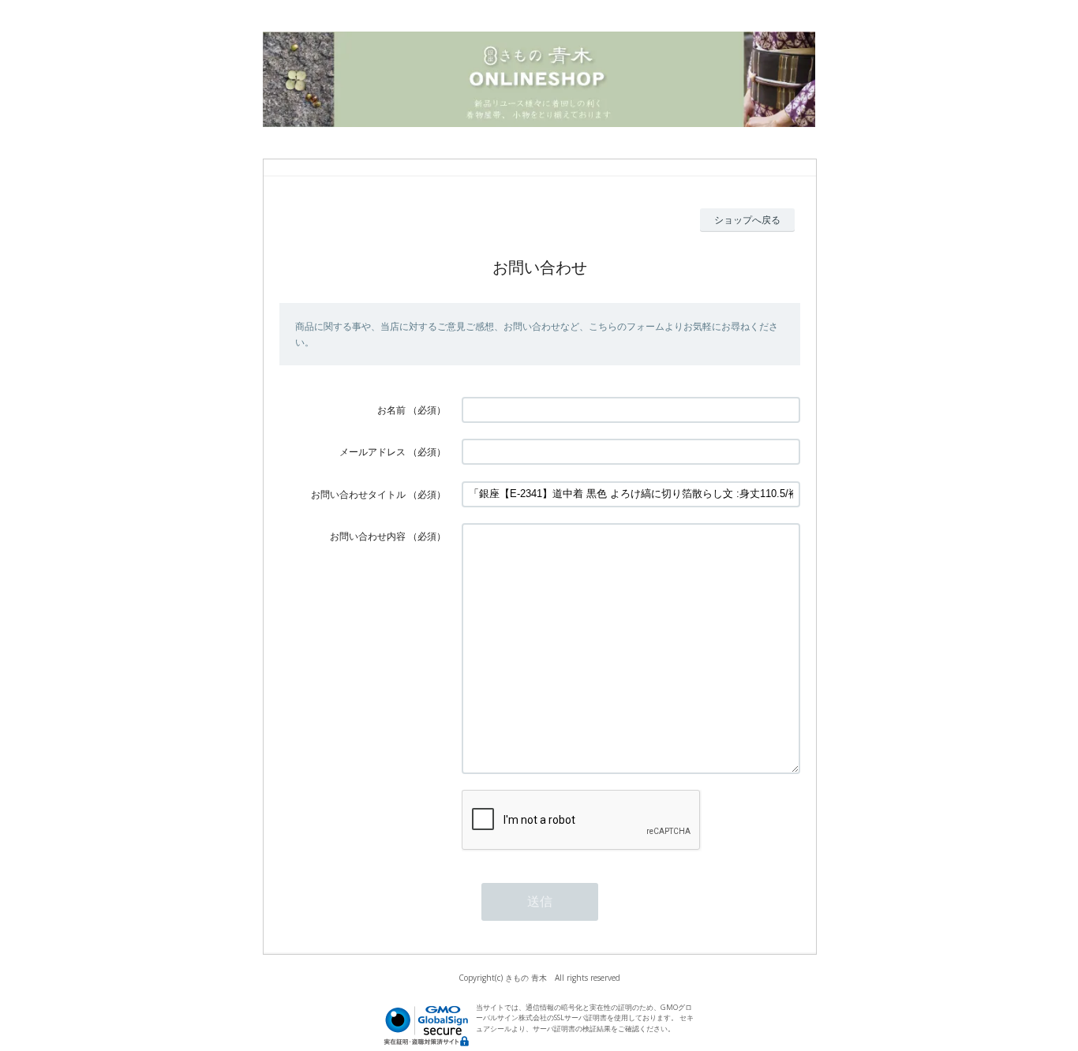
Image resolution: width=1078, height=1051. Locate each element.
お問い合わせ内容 (368, 536)
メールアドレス (372, 451)
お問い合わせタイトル (358, 494)
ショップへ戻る (747, 219)
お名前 (391, 410)
